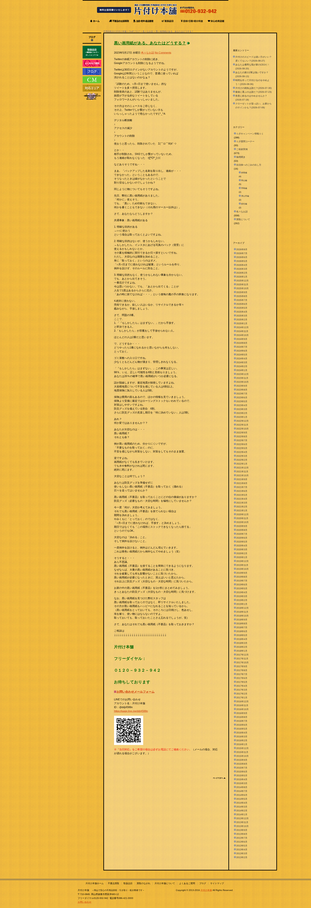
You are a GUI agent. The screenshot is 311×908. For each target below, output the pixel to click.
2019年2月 (241, 600)
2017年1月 (241, 697)
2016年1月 (241, 744)
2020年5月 (241, 541)
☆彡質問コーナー (245, 141)
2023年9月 (241, 386)
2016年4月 (241, 732)
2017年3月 (241, 689)
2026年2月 (241, 272)
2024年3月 (241, 362)
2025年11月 (242, 284)
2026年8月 (241, 249)
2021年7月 (241, 487)
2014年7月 (241, 791)
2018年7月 (241, 627)
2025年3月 (241, 315)
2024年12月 (242, 327)
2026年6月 (241, 257)
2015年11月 (242, 752)
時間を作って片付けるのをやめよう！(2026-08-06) (252, 82)
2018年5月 (241, 635)
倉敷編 (244, 172)
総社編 (244, 204)
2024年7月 (241, 347)
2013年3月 (241, 853)
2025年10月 (242, 288)
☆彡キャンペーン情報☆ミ (250, 133)
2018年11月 (242, 612)
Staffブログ (134, 31)
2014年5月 (241, 799)
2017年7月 (241, 674)
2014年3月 (241, 806)
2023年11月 (242, 378)
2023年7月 (241, 393)
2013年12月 (242, 818)
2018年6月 (241, 631)
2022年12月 (242, 421)
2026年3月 (241, 269)
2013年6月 (241, 841)
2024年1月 (241, 370)
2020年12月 (242, 514)
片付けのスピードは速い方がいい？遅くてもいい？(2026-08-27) (253, 59)
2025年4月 (241, 311)
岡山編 (244, 180)
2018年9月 (241, 619)
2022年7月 (241, 440)
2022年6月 (241, 444)
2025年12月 (242, 280)
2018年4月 (241, 639)
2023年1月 (241, 417)
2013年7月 (241, 838)
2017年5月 (241, 682)
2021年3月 (241, 502)
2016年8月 (241, 717)
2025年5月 (241, 308)
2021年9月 (241, 479)
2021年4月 (241, 499)
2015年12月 (242, 748)
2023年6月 (241, 397)
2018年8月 (241, 623)
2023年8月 (241, 389)
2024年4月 (241, 358)
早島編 (244, 188)
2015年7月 (241, 767)
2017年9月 (241, 666)
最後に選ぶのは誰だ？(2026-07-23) (253, 92)
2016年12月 (242, 701)
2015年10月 (242, 756)
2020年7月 (241, 534)
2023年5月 (241, 401)
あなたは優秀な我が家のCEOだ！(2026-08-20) (252, 66)
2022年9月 (241, 432)
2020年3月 (241, 549)
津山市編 (245, 196)
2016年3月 (241, 736)
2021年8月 (241, 483)
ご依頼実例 (242, 149)
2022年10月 (242, 428)
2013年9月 (241, 830)
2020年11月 (242, 518)
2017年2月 (241, 693)
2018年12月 (242, 608)
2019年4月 (241, 592)
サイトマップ (217, 883)
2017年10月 (242, 662)
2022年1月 (241, 463)
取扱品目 (127, 883)
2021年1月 (241, 510)
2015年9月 (241, 760)
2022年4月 (241, 452)
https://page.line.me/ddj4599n (131, 711)
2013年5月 (241, 845)
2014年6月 (241, 795)
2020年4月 (241, 545)
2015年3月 (241, 783)
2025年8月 (241, 296)
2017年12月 (242, 654)
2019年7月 (241, 580)
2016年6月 (241, 725)
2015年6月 (241, 771)
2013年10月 (242, 826)
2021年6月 (241, 491)
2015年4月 (241, 779)
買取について (243, 219)
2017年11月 (242, 658)
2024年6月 (241, 350)
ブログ (202, 883)
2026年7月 (241, 253)
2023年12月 (242, 374)
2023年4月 (241, 405)
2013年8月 (241, 834)
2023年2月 (241, 413)
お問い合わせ (84, 902)
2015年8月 (241, 764)
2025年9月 (241, 292)
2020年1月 (241, 557)
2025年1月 (241, 323)
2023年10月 (242, 382)
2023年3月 (241, 409)
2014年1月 (241, 814)
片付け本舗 (206, 890)
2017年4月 (241, 686)
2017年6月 (241, 678)
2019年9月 (241, 573)
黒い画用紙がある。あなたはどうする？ (175, 31)
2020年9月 (241, 526)
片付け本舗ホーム (95, 883)
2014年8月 (241, 787)
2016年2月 (241, 740)
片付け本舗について (165, 883)
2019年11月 (242, 565)
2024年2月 (241, 366)
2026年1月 (241, 276)
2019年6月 (241, 584)
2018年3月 (241, 643)
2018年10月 (242, 615)
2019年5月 (241, 588)
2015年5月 (241, 775)
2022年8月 (241, 436)
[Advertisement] (173, 762)
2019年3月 (241, 596)
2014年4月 (241, 802)
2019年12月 (242, 561)
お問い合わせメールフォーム (136, 691)
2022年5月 (241, 448)
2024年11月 (242, 331)
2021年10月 (242, 475)
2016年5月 (241, 728)
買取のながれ (143, 883)
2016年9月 (241, 713)
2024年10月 (242, 335)
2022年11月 (242, 424)
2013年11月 (242, 822)
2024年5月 (241, 354)
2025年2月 (241, 319)
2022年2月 (241, 460)
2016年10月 (242, 709)
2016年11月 (242, 705)
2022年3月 (241, 456)
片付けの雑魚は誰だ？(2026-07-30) (253, 88)
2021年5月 (241, 495)
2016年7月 (241, 721)
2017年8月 (241, 670)
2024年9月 (241, 339)
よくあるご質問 (187, 883)
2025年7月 (241, 300)
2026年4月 (241, 265)
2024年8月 (241, 343)
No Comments (163, 52)
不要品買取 (113, 883)
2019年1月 (241, 604)
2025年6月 (241, 304)
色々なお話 (148, 31)
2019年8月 (241, 576)
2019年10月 (242, 569)
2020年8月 (241, 530)
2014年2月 (241, 810)
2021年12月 (242, 467)
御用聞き (240, 157)
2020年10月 (242, 522)
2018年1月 (241, 650)
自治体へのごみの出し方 (248, 165)
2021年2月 (241, 506)
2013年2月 (241, 857)
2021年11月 (242, 471)
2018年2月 (241, 647)
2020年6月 (241, 537)
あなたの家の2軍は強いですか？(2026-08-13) (251, 74)
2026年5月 (241, 261)
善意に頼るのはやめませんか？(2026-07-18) (251, 98)
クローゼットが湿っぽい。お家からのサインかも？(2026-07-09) (253, 105)
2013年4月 (241, 849)
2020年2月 (241, 553)
